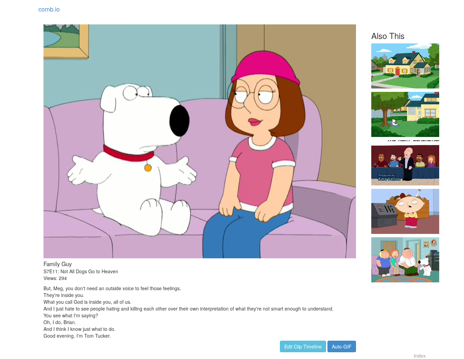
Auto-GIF (342, 346)
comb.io (49, 8)
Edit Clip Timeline (303, 346)
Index (420, 355)
